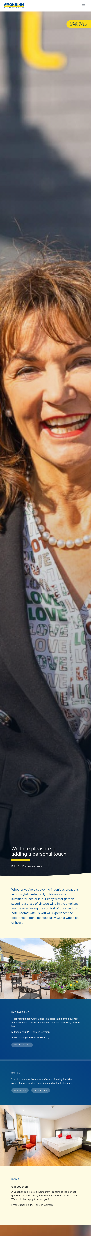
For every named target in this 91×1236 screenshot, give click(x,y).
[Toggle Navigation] (84, 5)
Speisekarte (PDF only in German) (30, 1037)
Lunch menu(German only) (78, 24)
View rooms (20, 1090)
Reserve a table (22, 1045)
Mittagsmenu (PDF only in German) (30, 1032)
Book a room (40, 1090)
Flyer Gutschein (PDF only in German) (32, 1204)
